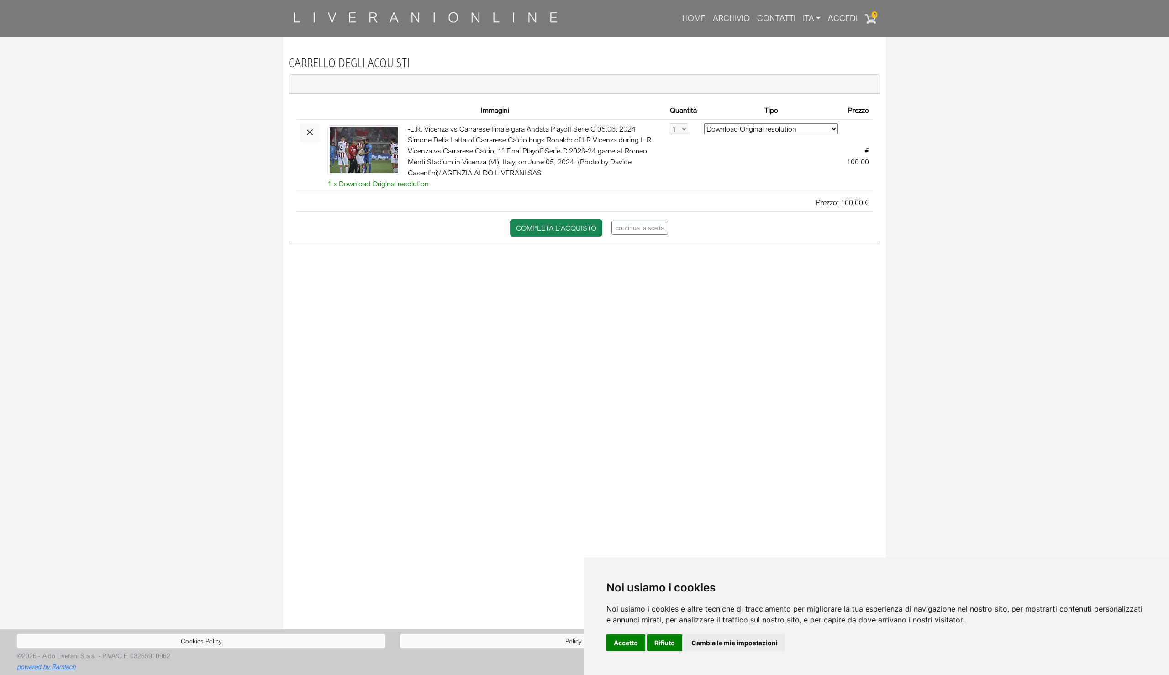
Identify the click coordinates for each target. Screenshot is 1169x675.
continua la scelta (640, 228)
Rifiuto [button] (664, 643)
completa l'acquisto (556, 227)
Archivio (731, 18)
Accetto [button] (626, 643)
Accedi (843, 18)
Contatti (776, 18)
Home (694, 18)
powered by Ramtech (46, 666)
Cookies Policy (201, 641)
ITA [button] (808, 18)
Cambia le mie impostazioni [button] (734, 643)
